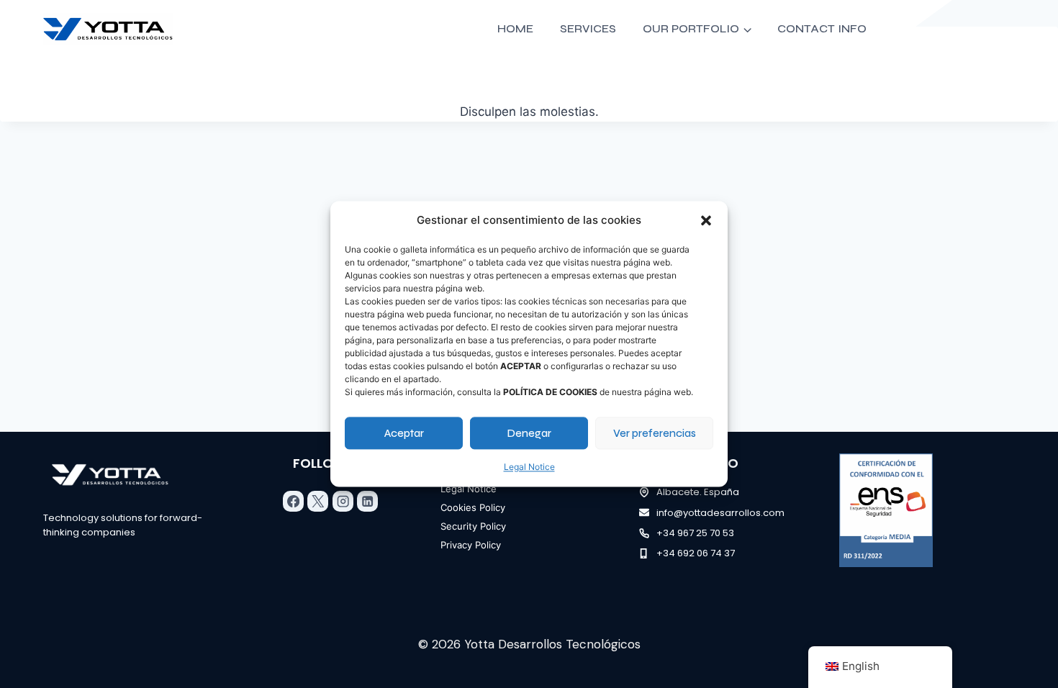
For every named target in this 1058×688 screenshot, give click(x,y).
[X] (317, 501)
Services (588, 28)
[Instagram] (343, 501)
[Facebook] (293, 501)
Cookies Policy (472, 507)
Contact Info (822, 28)
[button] (706, 220)
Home (515, 28)
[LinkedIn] (367, 501)
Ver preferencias (654, 433)
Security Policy (473, 526)
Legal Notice (529, 466)
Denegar (529, 433)
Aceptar (404, 433)
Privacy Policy (470, 545)
